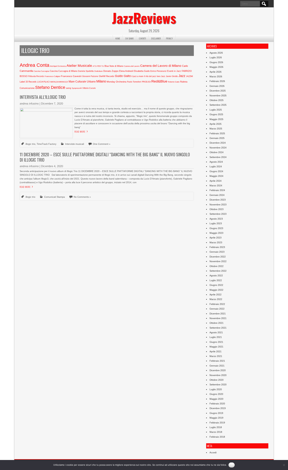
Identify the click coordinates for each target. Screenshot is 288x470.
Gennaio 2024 (217, 195)
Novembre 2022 (218, 261)
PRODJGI (146, 82)
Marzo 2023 (216, 242)
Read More (79, 131)
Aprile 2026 (216, 71)
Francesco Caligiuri (52, 76)
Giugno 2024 (216, 171)
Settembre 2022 (218, 270)
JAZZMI (189, 76)
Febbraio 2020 (217, 403)
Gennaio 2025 (217, 138)
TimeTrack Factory (46, 144)
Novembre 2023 (218, 204)
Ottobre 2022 (217, 266)
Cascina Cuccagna (41, 71)
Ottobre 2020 (217, 380)
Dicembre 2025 (218, 90)
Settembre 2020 (218, 384)
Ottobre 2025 (217, 100)
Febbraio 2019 (217, 422)
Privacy (169, 38)
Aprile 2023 (216, 237)
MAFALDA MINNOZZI (59, 82)
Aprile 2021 (216, 351)
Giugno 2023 (216, 228)
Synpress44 (77, 88)
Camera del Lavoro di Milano (160, 65)
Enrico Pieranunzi (158, 71)
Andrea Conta (34, 65)
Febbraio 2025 (217, 133)
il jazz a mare (138, 76)
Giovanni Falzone (90, 76)
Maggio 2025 (216, 119)
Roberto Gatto (174, 82)
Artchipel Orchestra (58, 66)
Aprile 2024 (216, 180)
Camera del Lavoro (132, 66)
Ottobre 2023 (217, 209)
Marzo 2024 (216, 185)
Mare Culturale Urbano (82, 81)
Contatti (142, 38)
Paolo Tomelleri (134, 82)
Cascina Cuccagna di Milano (63, 71)
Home (117, 38)
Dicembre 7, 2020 (52, 103)
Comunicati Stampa (54, 197)
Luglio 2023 (216, 223)
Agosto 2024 (216, 161)
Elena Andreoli (126, 71)
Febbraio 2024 (217, 190)
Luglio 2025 (216, 109)
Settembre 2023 (218, 214)
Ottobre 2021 (217, 323)
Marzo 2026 (216, 76)
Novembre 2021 (218, 318)
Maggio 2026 (216, 67)
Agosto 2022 (216, 275)
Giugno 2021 (216, 342)
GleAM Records (106, 76)
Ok (231, 464)
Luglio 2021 (216, 337)
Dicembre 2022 (218, 256)
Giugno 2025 (216, 114)
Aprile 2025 (216, 124)
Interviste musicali (74, 144)
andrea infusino (29, 103)
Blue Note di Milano (113, 66)
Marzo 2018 (216, 432)
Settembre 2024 (218, 157)
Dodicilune (98, 71)
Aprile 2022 (216, 294)
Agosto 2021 (216, 332)
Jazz (181, 76)
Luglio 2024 (216, 166)
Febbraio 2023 (217, 247)
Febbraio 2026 (217, 81)
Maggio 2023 (216, 233)
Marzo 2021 (216, 356)
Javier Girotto (172, 76)
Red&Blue (159, 81)
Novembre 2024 (218, 147)
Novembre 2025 (218, 95)
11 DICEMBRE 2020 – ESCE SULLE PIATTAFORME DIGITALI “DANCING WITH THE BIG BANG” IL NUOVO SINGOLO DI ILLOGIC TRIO (105, 157)
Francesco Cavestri (71, 76)
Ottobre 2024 (217, 152)
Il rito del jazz (150, 76)
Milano (101, 81)
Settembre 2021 (218, 327)
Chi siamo (129, 38)
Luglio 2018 (216, 427)
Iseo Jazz (161, 76)
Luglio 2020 (216, 389)
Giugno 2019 (216, 413)
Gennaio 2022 (217, 308)
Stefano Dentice (50, 87)
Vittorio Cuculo (89, 88)
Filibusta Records (36, 76)
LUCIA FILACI (43, 82)
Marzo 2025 (216, 128)
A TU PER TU (98, 66)
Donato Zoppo (110, 71)
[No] (284, 465)
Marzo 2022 (216, 299)
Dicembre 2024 (218, 142)
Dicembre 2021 (218, 313)
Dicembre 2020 (218, 370)
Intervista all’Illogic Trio (43, 97)
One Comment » (101, 144)
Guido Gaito (123, 76)
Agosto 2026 (216, 52)
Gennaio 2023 (217, 251)
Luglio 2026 (216, 57)
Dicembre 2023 (218, 199)
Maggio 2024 (216, 176)
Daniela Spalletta (86, 71)
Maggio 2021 (216, 346)
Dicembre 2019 (218, 408)
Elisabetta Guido (142, 71)
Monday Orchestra (116, 81)
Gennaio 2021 (217, 365)
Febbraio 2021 (217, 360)
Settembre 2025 (218, 105)
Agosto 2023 (216, 218)
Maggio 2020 (216, 399)
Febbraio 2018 (217, 436)
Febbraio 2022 (217, 304)
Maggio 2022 (216, 290)
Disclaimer (156, 38)
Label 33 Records (28, 81)
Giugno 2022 (216, 285)
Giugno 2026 (216, 62)
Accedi (213, 452)
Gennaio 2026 (217, 86)
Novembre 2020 (218, 375)
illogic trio (30, 144)
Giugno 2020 (216, 394)
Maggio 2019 (216, 417)
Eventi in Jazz (174, 71)
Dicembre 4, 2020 (52, 166)
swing (68, 88)
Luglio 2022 (216, 280)
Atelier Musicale (79, 65)
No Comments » (82, 197)
